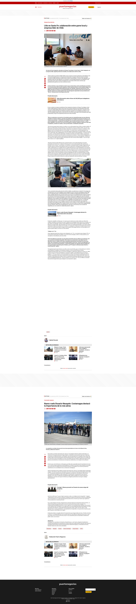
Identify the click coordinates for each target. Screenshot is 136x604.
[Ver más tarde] (45, 31)
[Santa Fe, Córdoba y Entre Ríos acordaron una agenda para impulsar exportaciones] (48, 357)
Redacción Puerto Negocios (57, 537)
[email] (52, 30)
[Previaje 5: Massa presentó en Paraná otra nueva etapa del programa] (52, 489)
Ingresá (99, 7)
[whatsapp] (47, 30)
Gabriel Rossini (53, 340)
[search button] (36, 3)
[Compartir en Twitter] (51, 30)
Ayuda (74, 598)
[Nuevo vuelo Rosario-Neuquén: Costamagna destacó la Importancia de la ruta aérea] (52, 214)
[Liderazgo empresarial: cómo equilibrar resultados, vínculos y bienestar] (73, 349)
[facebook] (49, 30)
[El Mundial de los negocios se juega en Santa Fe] (73, 357)
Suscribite (91, 7)
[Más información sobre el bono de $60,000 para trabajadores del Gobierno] (52, 100)
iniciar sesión (65, 368)
